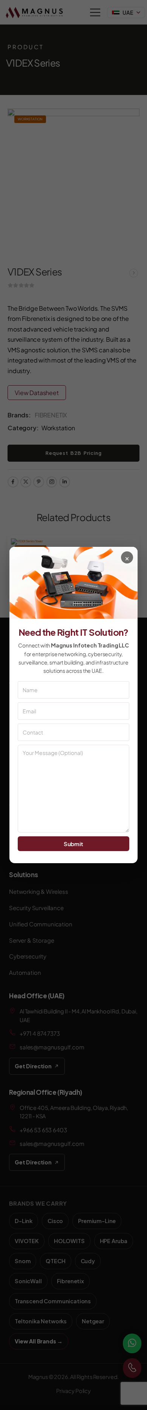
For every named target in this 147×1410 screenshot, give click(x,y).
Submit (73, 843)
